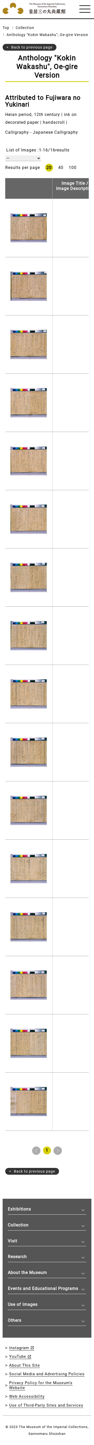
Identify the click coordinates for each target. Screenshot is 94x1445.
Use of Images (23, 1304)
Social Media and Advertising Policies (47, 1374)
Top (6, 28)
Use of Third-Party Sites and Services (46, 1405)
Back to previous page (31, 47)
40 (60, 167)
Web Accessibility (27, 1396)
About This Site (24, 1365)
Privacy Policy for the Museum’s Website (41, 1385)
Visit (12, 1240)
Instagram (19, 1347)
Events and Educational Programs (43, 1288)
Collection (25, 28)
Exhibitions (19, 1209)
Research (17, 1256)
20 (49, 167)
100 (73, 167)
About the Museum (27, 1272)
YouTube (17, 1356)
